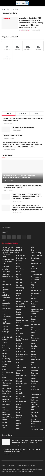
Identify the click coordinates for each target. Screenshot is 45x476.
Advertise (11, 465)
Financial (19, 261)
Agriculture (5, 269)
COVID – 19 (5, 350)
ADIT (3, 264)
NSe (32, 247)
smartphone (35, 330)
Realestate (34, 296)
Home (3, 9)
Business (5, 326)
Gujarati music (21, 306)
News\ (18, 423)
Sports (33, 349)
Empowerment (7, 396)
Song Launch (35, 338)
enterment (5, 399)
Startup (33, 354)
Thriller (33, 378)
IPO (17, 362)
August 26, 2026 (8, 180)
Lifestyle (19, 378)
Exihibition (5, 410)
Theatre (33, 376)
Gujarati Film (20, 304)
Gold (18, 296)
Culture (4, 364)
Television (34, 370)
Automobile (6, 303)
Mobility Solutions (19, 392)
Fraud (18, 271)
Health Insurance (22, 320)
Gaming (19, 282)
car (3, 334)
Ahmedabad (6, 18)
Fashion (4, 422)
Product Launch (36, 277)
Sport (33, 343)
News (18, 420)
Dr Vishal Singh (7, 380)
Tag (8, 9)
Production (35, 280)
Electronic (5, 394)
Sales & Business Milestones (37, 310)
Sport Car (34, 346)
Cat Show (5, 340)
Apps (3, 292)
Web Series (35, 412)
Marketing (19, 381)
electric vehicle (7, 391)
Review (33, 304)
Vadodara (34, 400)
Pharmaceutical (36, 263)
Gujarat (18, 298)
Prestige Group (36, 274)
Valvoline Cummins (34, 403)
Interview (19, 357)
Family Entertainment (6, 413)
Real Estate (35, 293)
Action (4, 256)
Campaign (5, 332)
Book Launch (6, 316)
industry (19, 343)
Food (18, 263)
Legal (18, 373)
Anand (4, 281)
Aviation (4, 306)
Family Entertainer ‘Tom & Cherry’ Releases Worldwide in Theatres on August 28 (19, 176)
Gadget (18, 274)
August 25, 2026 (8, 190)
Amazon (4, 279)
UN (32, 392)
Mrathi (18, 404)
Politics (33, 271)
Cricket (4, 353)
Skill (32, 327)
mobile (18, 389)
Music (18, 410)
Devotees (5, 375)
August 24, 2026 (16, 212)
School (33, 316)
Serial (33, 322)
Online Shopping (36, 255)
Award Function (7, 308)
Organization (35, 258)
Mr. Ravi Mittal (21, 401)
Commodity (6, 348)
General (19, 290)
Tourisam (34, 381)
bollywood (5, 314)
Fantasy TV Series (8, 417)
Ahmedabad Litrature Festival (7, 275)
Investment (20, 359)
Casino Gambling (8, 337)
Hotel (18, 331)
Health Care (20, 317)
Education (5, 386)
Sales (33, 306)
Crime (4, 356)
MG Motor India (21, 384)
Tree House (35, 389)
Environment (6, 404)
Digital (4, 377)
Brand (4, 319)
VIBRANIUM (35, 407)
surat (33, 362)
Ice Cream (19, 333)
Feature (19, 247)
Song (33, 335)
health (18, 312)
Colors (4, 345)
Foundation (20, 269)
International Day (22, 354)
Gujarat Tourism (22, 301)
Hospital (19, 328)
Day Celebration (7, 372)
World (33, 424)
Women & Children (34, 416)
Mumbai (19, 407)
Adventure (5, 266)
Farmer (4, 420)
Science (33, 319)
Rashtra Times (25, 30)
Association (6, 298)
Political (34, 269)
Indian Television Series (22, 339)
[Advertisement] (22, 86)
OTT (32, 261)
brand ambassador (6, 322)
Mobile (18, 386)
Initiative (19, 346)
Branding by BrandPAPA (26, 471)
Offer (32, 250)
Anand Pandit (6, 284)
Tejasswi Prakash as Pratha (12, 135)
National (19, 415)
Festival (19, 250)
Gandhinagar (20, 288)
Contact (32, 465)
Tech (32, 365)
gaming (19, 280)
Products (34, 282)
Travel (33, 386)
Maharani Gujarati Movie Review (23, 127)
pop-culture (15, 9)
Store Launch (35, 359)
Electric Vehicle (7, 388)
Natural (18, 418)
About (3, 465)
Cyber (4, 367)
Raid (32, 288)
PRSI (32, 285)
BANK (3, 311)
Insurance (19, 349)
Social (33, 332)
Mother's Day (20, 396)
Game (18, 277)
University (34, 397)
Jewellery (19, 370)
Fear (3, 428)
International (20, 351)
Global (18, 293)
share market (35, 324)
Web (32, 410)
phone (33, 266)
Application (5, 289)
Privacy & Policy (22, 465)
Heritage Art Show (22, 325)
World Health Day (37, 429)
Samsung (34, 314)
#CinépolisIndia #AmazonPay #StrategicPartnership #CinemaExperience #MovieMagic (9, 251)
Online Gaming (36, 253)
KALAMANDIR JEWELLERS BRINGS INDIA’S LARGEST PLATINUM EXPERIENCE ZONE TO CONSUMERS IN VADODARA (27, 196)
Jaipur (18, 365)
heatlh (18, 323)
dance (4, 369)
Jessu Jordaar (21, 367)
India (18, 336)
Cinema (4, 342)
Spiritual (34, 340)
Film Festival (20, 255)
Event (3, 407)
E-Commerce (6, 383)
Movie (18, 399)
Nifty (17, 428)
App (3, 287)
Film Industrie (21, 258)
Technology (35, 367)
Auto (3, 300)
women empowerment (36, 420)
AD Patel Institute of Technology (8, 260)
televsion (34, 373)
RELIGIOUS (34, 301)
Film (17, 253)
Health (18, 309)
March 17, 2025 (35, 30)
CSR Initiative (6, 361)
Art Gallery (5, 295)
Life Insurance (21, 376)
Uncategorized (36, 394)
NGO (17, 426)
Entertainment (6, 402)
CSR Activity (6, 359)
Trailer (33, 384)
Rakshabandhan (36, 290)
